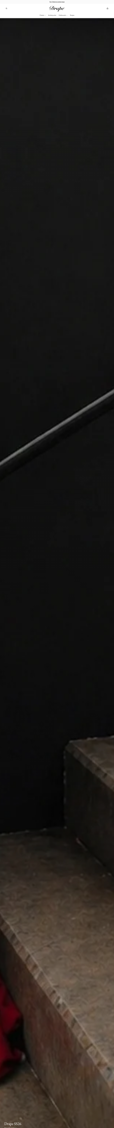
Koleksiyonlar (52, 15)
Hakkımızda (62, 15)
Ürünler (42, 15)
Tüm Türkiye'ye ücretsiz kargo (57, 2)
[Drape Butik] (57, 9)
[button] (6, 8)
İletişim (72, 15)
